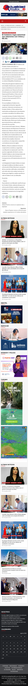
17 (6, 648)
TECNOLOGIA (14, 671)
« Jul (2, 658)
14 (21, 645)
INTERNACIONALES (16, 667)
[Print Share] (17, 58)
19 (14, 648)
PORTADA (5, 665)
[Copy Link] (20, 58)
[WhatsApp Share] (10, 58)
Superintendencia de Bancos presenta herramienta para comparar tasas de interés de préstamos (13, 570)
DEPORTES (20, 669)
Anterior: (13, 204)
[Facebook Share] (3, 58)
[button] (2, 21)
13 (17, 645)
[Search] (25, 21)
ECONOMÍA (7, 669)
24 (6, 652)
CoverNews (16, 683)
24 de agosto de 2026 (7, 272)
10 (6, 645)
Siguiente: (14, 210)
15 (24, 645)
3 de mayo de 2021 (6, 41)
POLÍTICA (19, 236)
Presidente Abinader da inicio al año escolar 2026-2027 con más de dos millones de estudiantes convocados (14, 296)
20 (17, 648)
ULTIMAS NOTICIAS (12, 32)
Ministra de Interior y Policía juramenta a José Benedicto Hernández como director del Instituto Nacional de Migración (13, 598)
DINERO (12, 565)
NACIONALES (13, 236)
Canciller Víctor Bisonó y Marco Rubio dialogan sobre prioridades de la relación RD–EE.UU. (13, 268)
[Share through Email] (13, 58)
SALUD (14, 669)
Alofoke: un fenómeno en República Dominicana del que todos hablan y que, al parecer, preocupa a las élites (13, 241)
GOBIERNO (4, 32)
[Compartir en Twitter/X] (6, 58)
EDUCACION (13, 289)
